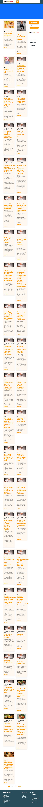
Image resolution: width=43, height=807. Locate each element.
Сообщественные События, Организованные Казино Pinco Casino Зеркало (9, 169)
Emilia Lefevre (20, 685)
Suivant (19, 786)
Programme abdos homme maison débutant (21, 37)
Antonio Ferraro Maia (9, 64)
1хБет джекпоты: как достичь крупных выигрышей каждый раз (8, 385)
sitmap (4, 803)
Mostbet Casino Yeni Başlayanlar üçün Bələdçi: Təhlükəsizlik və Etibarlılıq (21, 169)
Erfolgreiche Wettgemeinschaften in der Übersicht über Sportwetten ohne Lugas (23, 561)
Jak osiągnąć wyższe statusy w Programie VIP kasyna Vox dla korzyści (21, 68)
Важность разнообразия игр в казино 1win (21, 134)
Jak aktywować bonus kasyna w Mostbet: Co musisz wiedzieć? (21, 241)
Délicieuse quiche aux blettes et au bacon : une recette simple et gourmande (8, 727)
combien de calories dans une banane (8, 33)
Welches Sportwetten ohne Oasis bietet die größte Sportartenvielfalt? (22, 600)
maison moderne (6, 800)
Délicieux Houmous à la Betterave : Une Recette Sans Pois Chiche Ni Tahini (8, 765)
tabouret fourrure (6, 798)
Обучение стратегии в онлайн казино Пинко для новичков (21, 349)
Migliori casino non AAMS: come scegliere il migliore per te (21, 523)
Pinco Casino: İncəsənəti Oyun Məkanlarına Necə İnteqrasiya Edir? (9, 561)
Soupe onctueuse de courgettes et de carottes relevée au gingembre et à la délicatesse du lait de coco (21, 728)
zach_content (7, 128)
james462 (6, 658)
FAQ (32, 37)
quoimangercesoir (8, 28)
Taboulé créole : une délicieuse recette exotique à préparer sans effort (21, 692)
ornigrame (33, 47)
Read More (6, 47)
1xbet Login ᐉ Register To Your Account (9, 635)
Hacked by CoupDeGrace (21, 635)
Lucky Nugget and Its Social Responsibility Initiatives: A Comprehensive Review (8, 315)
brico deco (33, 45)
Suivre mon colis (33, 39)
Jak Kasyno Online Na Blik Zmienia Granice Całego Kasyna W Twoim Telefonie (9, 422)
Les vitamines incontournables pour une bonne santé (9, 690)
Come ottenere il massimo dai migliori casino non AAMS (21, 100)
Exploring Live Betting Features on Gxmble (8, 240)
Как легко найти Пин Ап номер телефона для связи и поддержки (8, 489)
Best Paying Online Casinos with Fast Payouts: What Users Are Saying (8, 102)
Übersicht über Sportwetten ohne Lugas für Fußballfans (8, 206)
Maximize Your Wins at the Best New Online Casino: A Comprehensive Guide (21, 207)
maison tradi (5, 797)
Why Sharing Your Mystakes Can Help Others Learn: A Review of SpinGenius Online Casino (8, 275)
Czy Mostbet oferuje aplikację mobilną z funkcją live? (8, 134)
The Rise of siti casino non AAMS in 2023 (21, 419)
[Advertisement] (21, 11)
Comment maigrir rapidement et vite (8, 70)
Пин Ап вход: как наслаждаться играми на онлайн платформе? (21, 315)
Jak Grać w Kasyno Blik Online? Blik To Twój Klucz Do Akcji (8, 457)
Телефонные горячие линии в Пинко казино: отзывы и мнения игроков (8, 525)
